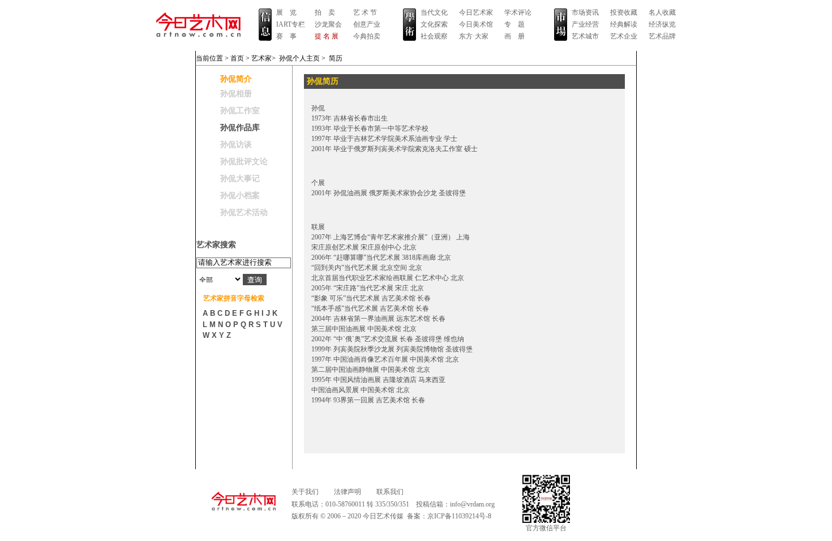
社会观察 (434, 36)
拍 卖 (325, 12)
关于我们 (305, 492)
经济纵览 (662, 24)
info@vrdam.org (472, 504)
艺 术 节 (365, 12)
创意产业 (366, 24)
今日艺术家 (476, 12)
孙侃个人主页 (299, 58)
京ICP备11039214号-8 (459, 516)
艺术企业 (623, 36)
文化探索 (434, 24)
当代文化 (434, 12)
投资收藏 (623, 12)
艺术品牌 (662, 36)
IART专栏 (290, 24)
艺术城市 (585, 36)
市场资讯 (585, 12)
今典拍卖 (366, 36)
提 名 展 (326, 36)
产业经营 (585, 24)
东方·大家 (473, 36)
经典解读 (623, 24)
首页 (237, 58)
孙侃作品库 (240, 127)
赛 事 (286, 36)
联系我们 (390, 492)
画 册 (514, 36)
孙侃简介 (236, 79)
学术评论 (517, 12)
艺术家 (261, 58)
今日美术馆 (476, 24)
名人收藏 (662, 12)
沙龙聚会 (328, 24)
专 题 (514, 24)
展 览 (286, 12)
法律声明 (347, 492)
